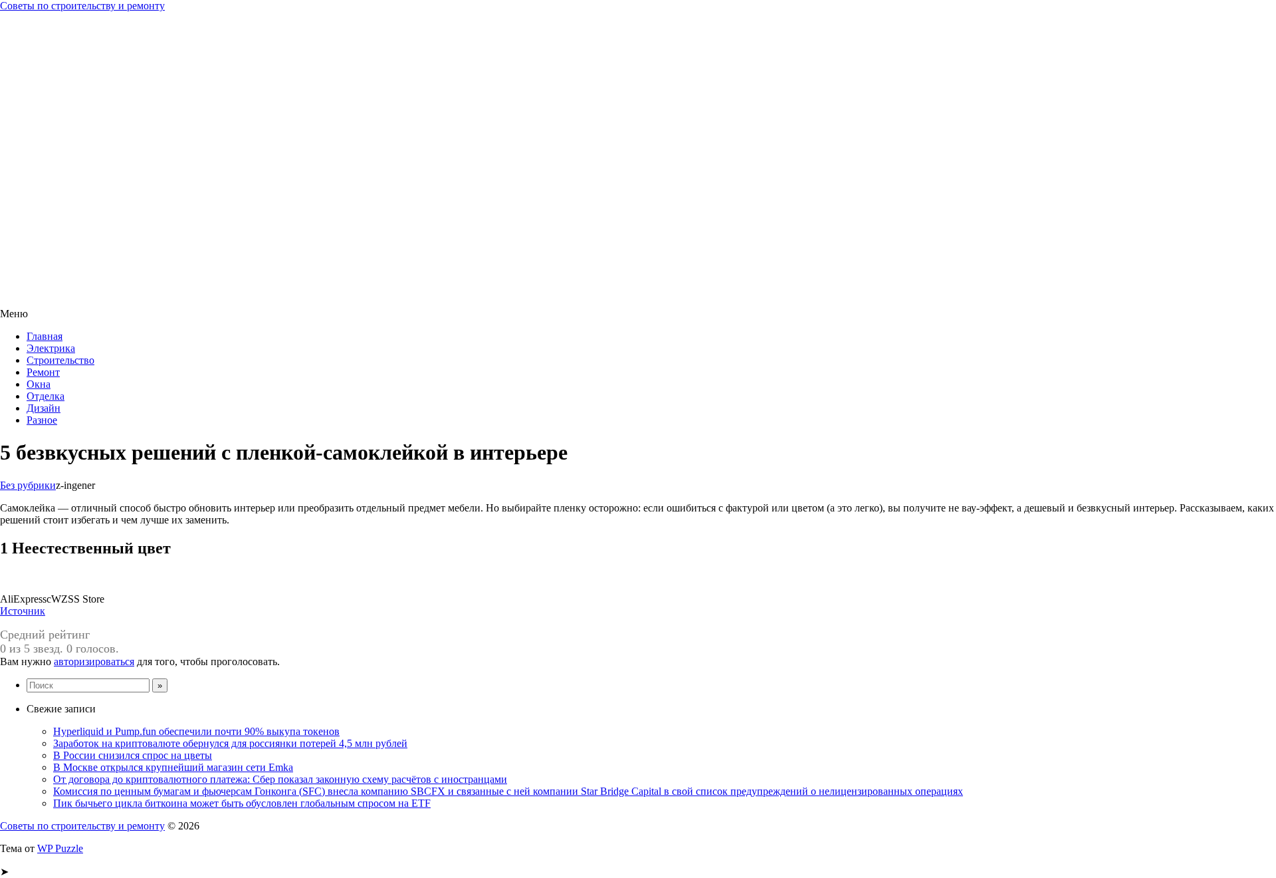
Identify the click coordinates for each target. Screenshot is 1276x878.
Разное (42, 420)
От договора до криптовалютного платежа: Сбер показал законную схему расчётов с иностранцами (280, 779)
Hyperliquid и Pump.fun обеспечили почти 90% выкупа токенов (196, 731)
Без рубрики (28, 485)
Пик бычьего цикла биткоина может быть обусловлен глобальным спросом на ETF (242, 803)
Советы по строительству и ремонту (82, 5)
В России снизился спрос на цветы (132, 755)
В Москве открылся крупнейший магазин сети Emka (173, 767)
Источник (22, 611)
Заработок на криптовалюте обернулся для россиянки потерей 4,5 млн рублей (230, 743)
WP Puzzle (60, 848)
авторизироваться (94, 661)
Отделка (45, 396)
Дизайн (43, 408)
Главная (44, 336)
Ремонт (43, 372)
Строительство (60, 360)
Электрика (51, 348)
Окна (39, 384)
